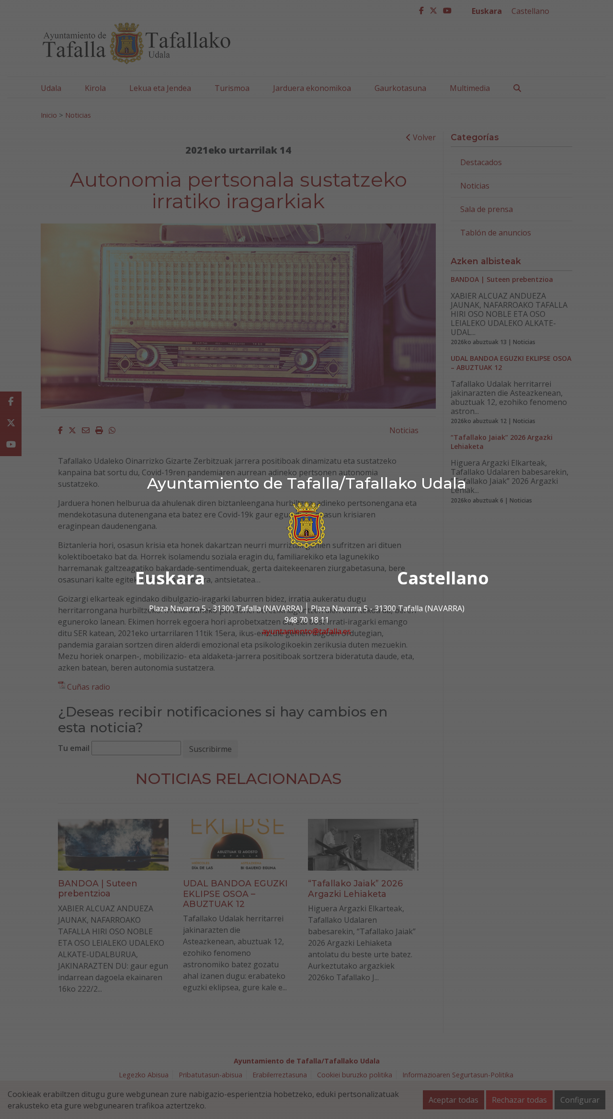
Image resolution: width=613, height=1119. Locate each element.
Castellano (443, 578)
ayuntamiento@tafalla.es (306, 631)
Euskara (170, 578)
